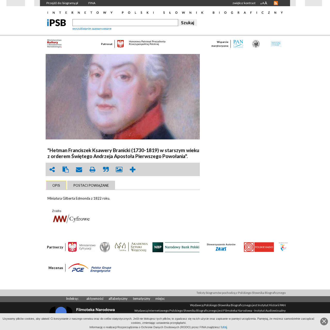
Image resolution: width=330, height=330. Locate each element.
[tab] (56, 185)
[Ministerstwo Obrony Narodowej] (105, 246)
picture (119, 169)
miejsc (160, 298)
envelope (79, 169)
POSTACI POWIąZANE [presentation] (91, 185)
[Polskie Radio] (258, 246)
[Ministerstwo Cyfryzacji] (81, 246)
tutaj (224, 327)
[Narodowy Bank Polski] (176, 246)
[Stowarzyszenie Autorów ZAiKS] (221, 246)
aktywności (94, 298)
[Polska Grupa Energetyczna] (89, 267)
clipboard (65, 169)
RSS (276, 3)
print (92, 169)
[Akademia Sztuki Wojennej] (131, 246)
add (132, 169)
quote (105, 169)
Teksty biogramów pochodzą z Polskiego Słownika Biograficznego (241, 293)
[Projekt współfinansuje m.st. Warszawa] (283, 246)
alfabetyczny (118, 298)
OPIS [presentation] (56, 185)
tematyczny (141, 298)
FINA (91, 3)
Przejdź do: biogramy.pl (62, 3)
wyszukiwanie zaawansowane (92, 28)
